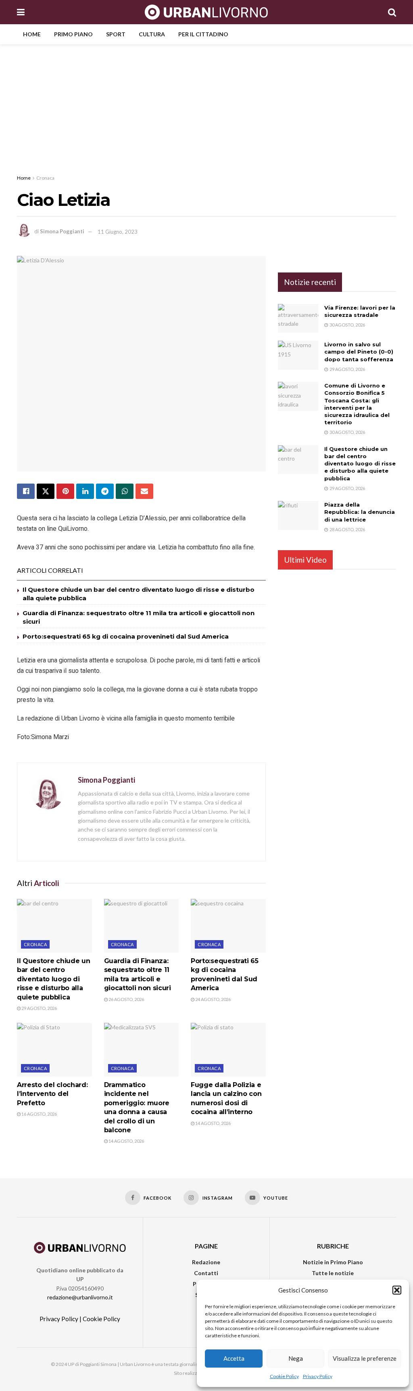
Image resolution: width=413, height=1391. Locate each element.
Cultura (152, 34)
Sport (115, 34)
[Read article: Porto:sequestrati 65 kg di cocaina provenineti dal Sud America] (228, 926)
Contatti (206, 1272)
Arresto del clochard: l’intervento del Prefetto (52, 1094)
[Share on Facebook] (26, 491)
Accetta (233, 1358)
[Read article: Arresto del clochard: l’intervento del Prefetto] (54, 1050)
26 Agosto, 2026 (126, 999)
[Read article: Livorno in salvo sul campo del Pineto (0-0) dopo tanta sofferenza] (298, 355)
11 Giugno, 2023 (118, 231)
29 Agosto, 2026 (39, 1008)
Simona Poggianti (62, 231)
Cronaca (45, 178)
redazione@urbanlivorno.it (80, 1297)
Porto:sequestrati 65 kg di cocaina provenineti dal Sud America (126, 636)
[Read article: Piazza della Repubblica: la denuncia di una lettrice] (298, 515)
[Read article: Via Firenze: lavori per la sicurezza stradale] (298, 318)
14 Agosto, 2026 (126, 1141)
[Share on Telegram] (105, 491)
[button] (397, 1290)
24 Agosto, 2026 (212, 999)
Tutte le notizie (333, 1272)
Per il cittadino (203, 34)
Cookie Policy (284, 1376)
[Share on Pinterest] (65, 491)
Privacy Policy (317, 1376)
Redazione (206, 1262)
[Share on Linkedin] (85, 491)
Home (32, 34)
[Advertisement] (206, 104)
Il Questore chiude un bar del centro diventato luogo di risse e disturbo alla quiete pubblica (53, 979)
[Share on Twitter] (45, 491)
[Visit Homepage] (206, 12)
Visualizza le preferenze (364, 1358)
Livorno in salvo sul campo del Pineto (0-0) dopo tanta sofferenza (358, 351)
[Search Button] (392, 12)
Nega (295, 1358)
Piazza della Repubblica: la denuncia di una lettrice (359, 511)
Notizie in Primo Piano (333, 1262)
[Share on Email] (144, 491)
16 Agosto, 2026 (39, 1114)
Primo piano (73, 34)
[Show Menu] (21, 12)
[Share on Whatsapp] (124, 491)
